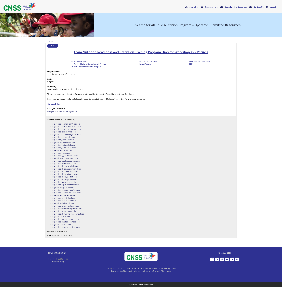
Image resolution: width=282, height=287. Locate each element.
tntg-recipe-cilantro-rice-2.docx (64, 163)
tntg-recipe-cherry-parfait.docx (64, 177)
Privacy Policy (164, 268)
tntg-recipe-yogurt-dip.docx (63, 198)
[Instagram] (222, 259)
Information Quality (142, 271)
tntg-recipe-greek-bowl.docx (63, 142)
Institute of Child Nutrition (146, 285)
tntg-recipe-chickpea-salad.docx (65, 166)
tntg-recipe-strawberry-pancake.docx (67, 208)
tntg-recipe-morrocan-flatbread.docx (67, 126)
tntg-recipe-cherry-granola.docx (65, 179)
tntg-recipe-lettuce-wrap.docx (64, 132)
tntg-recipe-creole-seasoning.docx (66, 161)
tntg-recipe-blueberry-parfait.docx (66, 190)
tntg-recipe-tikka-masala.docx (64, 200)
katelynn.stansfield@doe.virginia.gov (62, 111)
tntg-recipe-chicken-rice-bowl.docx (66, 171)
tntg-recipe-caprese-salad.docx (64, 182)
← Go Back (53, 46)
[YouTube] (227, 259)
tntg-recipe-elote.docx (61, 153)
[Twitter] (217, 259)
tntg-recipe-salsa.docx (61, 216)
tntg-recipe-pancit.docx (61, 224)
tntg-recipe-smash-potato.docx (65, 211)
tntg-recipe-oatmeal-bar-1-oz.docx (66, 124)
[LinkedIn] (237, 259)
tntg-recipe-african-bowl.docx (64, 195)
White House (166, 271)
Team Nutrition (118, 268)
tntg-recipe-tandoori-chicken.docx (66, 206)
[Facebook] (212, 259)
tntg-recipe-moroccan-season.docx (66, 129)
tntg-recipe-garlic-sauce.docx (64, 147)
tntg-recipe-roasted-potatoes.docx (66, 222)
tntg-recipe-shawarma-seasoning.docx (68, 214)
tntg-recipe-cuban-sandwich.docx (65, 158)
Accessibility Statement (147, 268)
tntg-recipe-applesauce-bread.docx (66, 192)
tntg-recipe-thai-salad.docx (63, 203)
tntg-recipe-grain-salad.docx (63, 145)
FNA (128, 268)
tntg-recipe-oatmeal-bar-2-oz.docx (66, 227)
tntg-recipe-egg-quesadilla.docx (65, 155)
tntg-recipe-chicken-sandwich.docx (66, 169)
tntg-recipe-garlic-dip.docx (63, 150)
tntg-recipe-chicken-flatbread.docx (66, 174)
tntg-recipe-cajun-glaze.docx (63, 187)
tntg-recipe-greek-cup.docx (63, 140)
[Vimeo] (232, 259)
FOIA (134, 268)
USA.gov (155, 271)
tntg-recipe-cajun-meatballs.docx (65, 185)
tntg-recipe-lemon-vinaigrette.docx (66, 134)
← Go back (49, 41)
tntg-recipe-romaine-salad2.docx (65, 219)
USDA (108, 268)
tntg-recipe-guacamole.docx (63, 137)
